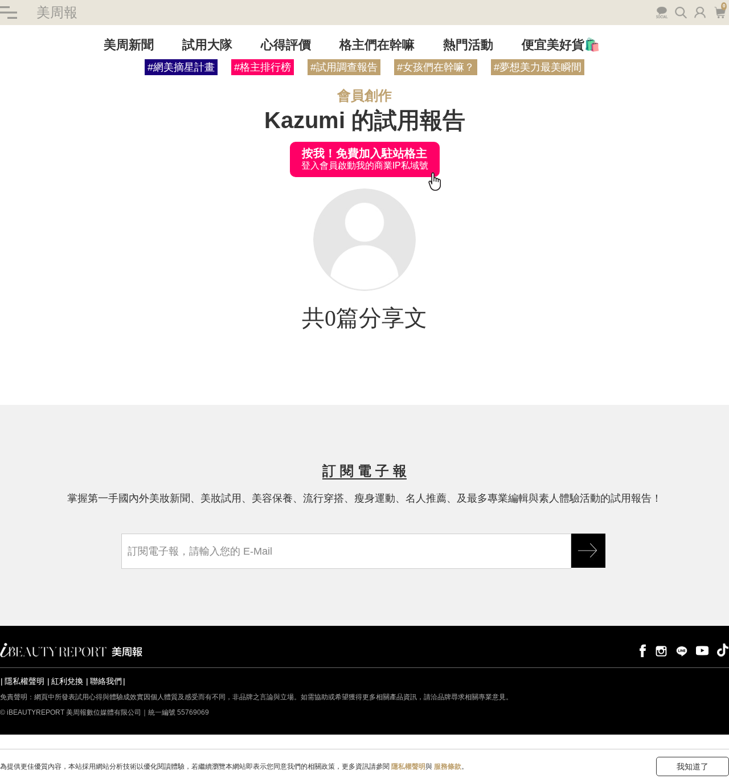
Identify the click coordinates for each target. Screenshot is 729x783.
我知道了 (692, 766)
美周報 (56, 12)
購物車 (718, 11)
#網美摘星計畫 (181, 67)
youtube (702, 650)
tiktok (722, 650)
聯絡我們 (106, 681)
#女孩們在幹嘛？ (435, 67)
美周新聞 (129, 45)
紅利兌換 (67, 681)
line (681, 650)
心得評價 (286, 45)
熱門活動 (468, 45)
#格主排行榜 (262, 67)
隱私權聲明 (24, 681)
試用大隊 (207, 45)
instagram (661, 650)
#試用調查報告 (344, 67)
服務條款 (447, 766)
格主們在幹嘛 (377, 45)
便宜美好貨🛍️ (561, 45)
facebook (640, 650)
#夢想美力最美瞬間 (537, 67)
